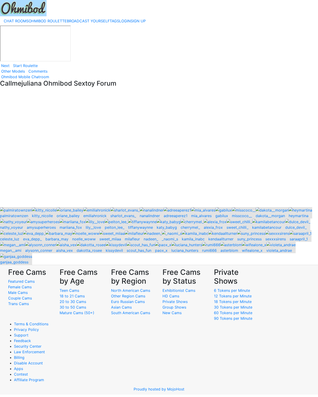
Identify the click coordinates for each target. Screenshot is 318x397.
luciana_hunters (184, 250)
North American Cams (130, 290)
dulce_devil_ (296, 227)
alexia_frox (213, 227)
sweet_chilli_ (237, 227)
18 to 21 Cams (72, 296)
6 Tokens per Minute (232, 290)
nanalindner (150, 215)
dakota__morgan (270, 215)
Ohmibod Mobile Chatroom (25, 76)
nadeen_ (151, 239)
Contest (21, 374)
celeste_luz (9, 239)
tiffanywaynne (140, 227)
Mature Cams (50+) (77, 312)
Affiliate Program (29, 379)
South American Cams (130, 312)
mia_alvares (201, 215)
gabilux (221, 215)
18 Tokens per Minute (233, 301)
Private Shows (175, 301)
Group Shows (174, 307)
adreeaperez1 (175, 215)
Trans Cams (18, 303)
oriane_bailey (68, 215)
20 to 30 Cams (73, 301)
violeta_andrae (279, 250)
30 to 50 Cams (73, 307)
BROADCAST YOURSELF (88, 21)
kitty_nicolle (42, 215)
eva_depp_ (32, 239)
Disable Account (28, 363)
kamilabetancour (266, 227)
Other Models (13, 71)
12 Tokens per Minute (233, 296)
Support (21, 335)
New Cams (172, 312)
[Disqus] (159, 147)
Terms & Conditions (31, 324)
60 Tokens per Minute (233, 312)
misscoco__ (242, 215)
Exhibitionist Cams (178, 290)
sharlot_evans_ (123, 215)
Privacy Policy (26, 329)
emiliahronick (95, 215)
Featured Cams (21, 281)
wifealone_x (252, 250)
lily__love (93, 227)
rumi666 (209, 250)
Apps (18, 368)
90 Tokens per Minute (233, 318)
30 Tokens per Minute (233, 307)
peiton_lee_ (114, 227)
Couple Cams (20, 298)
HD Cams (170, 296)
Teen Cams (69, 290)
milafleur (132, 239)
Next (5, 65)
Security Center (27, 346)
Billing (19, 357)
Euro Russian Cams (128, 301)
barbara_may (56, 239)
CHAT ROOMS (16, 21)
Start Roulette (25, 65)
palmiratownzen (14, 215)
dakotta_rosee (89, 250)
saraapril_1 (299, 239)
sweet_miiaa (110, 239)
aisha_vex (64, 250)
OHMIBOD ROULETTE (48, 21)
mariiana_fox (71, 227)
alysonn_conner (38, 250)
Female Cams (20, 287)
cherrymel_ (190, 227)
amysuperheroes (41, 227)
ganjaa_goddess (14, 262)
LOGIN (125, 21)
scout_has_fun (139, 250)
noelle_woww (84, 239)
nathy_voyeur (11, 227)
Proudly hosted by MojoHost (159, 389)
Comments (37, 71)
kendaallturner (220, 239)
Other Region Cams (128, 296)
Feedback (22, 340)
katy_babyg (167, 227)
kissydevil (114, 250)
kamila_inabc (193, 239)
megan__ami (10, 250)
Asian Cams (121, 307)
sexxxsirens (275, 239)
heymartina (298, 215)
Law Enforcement (29, 352)
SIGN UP (138, 21)
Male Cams (18, 292)
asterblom (229, 250)
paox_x (161, 250)
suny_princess (249, 239)
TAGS (114, 21)
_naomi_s (170, 239)
